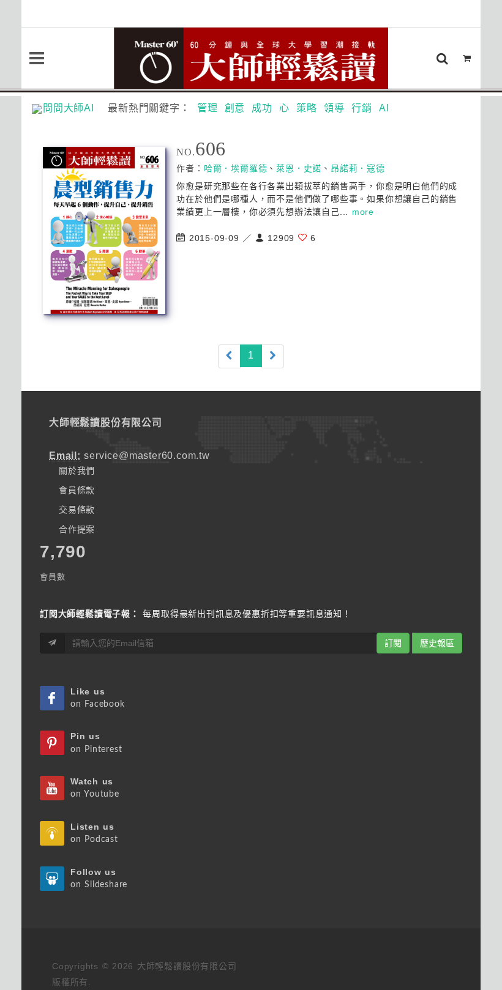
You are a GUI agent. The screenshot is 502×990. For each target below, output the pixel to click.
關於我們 (77, 470)
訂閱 (393, 643)
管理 (207, 108)
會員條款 (77, 490)
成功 (262, 108)
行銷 (361, 108)
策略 (306, 108)
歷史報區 (437, 643)
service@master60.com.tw (146, 455)
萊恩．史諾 (298, 168)
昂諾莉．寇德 (358, 168)
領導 (334, 108)
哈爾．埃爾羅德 (236, 168)
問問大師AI (74, 108)
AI (384, 108)
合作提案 (77, 529)
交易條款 (77, 510)
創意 (235, 108)
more (363, 212)
